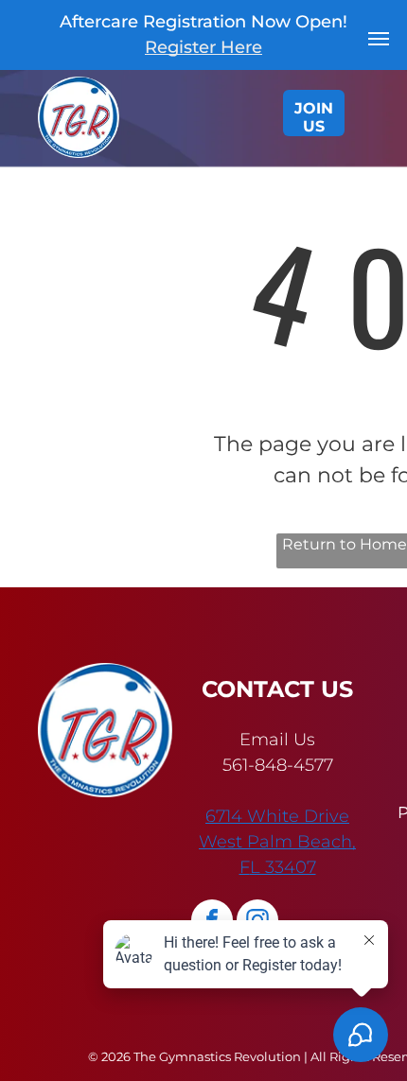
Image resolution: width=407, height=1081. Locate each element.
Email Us (277, 739)
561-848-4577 (277, 765)
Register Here (203, 47)
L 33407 (283, 867)
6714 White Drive (277, 816)
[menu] (379, 39)
